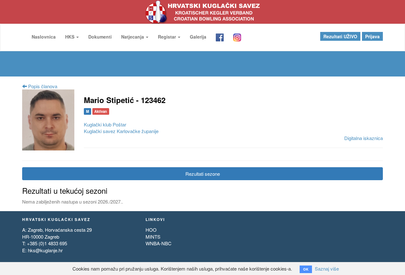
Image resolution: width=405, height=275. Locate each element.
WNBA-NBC (158, 243)
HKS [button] (70, 37)
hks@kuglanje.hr (45, 250)
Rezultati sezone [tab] (202, 173)
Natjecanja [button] (133, 37)
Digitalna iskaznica (363, 138)
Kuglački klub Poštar (105, 124)
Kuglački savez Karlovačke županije (121, 131)
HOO (151, 229)
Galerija (198, 37)
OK (305, 269)
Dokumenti (100, 37)
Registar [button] (167, 37)
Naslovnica (44, 37)
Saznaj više (327, 268)
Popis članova (42, 86)
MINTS (153, 236)
